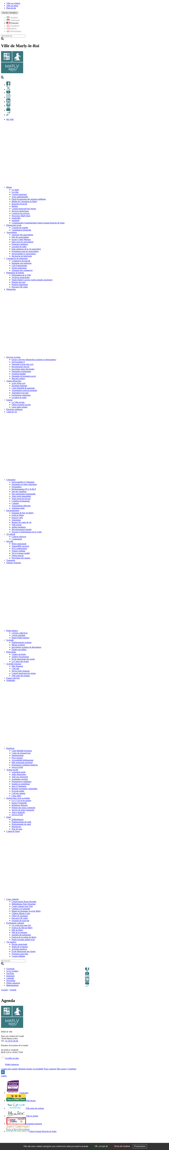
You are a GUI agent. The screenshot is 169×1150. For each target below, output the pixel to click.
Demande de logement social (24, 376)
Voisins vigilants (18, 551)
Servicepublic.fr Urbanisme (23, 482)
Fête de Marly (17, 930)
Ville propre (17, 525)
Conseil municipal (19, 194)
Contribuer (71, 1069)
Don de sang (17, 829)
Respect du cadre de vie (21, 522)
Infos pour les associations (22, 242)
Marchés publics (18, 378)
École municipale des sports (23, 659)
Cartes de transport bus (21, 753)
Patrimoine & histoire (15, 273)
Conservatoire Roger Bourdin (24, 901)
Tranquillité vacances (20, 546)
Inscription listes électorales (23, 369)
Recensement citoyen (20, 367)
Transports (10, 560)
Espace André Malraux (21, 239)
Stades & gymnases (20, 947)
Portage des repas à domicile (23, 807)
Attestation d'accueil (20, 393)
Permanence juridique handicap (25, 765)
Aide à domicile (18, 812)
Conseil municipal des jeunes (24, 673)
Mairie (9, 187)
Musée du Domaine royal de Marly (26, 911)
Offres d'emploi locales (21, 405)
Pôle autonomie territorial (22, 762)
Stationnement (18, 755)
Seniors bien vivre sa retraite (18, 798)
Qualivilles (16, 218)
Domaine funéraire (19, 386)
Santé (8, 817)
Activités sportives (19, 949)
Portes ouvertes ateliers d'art (23, 939)
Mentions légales (25, 1069)
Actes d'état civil (18, 383)
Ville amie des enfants (21, 676)
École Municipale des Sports (23, 951)
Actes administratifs (20, 197)
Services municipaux (20, 211)
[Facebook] (8, 85)
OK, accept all (101, 1146)
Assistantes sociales (20, 779)
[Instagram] (8, 97)
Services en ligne (13, 357)
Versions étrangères (9, 13)
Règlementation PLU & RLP (24, 489)
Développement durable (22, 529)
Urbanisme (10, 480)
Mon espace (62, 1069)
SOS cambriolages (19, 548)
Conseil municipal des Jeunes (24, 208)
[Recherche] (2, 78)
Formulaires (17, 487)
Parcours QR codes (20, 287)
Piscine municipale (19, 944)
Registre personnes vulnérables (24, 788)
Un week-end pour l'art (21, 925)
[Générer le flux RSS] (157, 993)
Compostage (17, 539)
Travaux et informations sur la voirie (27, 532)
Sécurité (9, 541)
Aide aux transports (20, 777)
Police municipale (19, 544)
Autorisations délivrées (21, 506)
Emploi (9, 400)
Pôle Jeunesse (17, 666)
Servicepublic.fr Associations (24, 254)
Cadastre (15, 503)
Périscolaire (11, 652)
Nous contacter (50, 1069)
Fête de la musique (19, 932)
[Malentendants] (8, 115)
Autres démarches (13, 381)
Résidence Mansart (19, 805)
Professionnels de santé (21, 824)
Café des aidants (18, 793)
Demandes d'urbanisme (21, 371)
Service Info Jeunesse (21, 671)
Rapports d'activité (19, 204)
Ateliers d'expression (20, 657)
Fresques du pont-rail (20, 920)
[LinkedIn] (8, 102)
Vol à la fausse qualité (21, 553)
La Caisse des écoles (20, 661)
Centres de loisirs (19, 654)
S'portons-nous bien (20, 954)
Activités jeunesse (13, 664)
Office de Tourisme (20, 916)
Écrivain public (18, 791)
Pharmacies (16, 826)
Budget (15, 206)
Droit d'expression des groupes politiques (29, 199)
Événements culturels (15, 923)
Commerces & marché (21, 261)
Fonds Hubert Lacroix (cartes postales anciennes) (32, 280)
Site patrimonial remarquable (24, 494)
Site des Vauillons (19, 491)
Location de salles (19, 246)
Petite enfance (12, 630)
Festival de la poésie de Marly (24, 937)
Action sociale (12, 770)
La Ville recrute (18, 402)
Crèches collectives (20, 633)
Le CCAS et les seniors (21, 800)
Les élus (15, 192)
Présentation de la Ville (21, 275)
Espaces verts (17, 517)
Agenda (13, 990)
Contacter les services (21, 213)
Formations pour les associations (25, 251)
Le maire (15, 190)
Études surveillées (19, 649)
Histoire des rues (18, 282)
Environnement (12, 510)
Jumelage (15, 220)
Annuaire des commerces (22, 270)
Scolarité (10, 640)
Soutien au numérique (21, 784)
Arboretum (16, 520)
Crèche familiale (18, 635)
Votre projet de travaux (21, 498)
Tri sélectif (10, 534)
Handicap (10, 748)
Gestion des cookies (9, 1069)
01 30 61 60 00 (11, 1041)
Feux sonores (17, 758)
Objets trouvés (18, 555)
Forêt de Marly (18, 515)
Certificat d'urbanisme (21, 501)
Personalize (139, 1146)
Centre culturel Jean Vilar (22, 906)
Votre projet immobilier (21, 496)
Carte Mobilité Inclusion (22, 751)
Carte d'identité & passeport (23, 388)
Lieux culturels (12, 899)
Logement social (18, 772)
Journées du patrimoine (21, 935)
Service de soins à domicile (23, 810)
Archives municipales (21, 277)
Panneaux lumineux (20, 244)
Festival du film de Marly (22, 928)
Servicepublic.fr (18, 362)
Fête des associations (20, 237)
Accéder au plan (12, 1058)
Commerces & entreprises (17, 258)
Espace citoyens (13, 678)
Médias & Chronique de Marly (24, 201)
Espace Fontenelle (19, 803)
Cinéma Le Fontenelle (21, 909)
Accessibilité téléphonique (22, 760)
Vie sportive (11, 942)
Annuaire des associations (22, 235)
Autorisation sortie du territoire (24, 390)
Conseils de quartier (20, 227)
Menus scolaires (18, 645)
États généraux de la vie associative (26, 249)
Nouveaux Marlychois (21, 216)
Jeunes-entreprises (19, 268)
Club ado (15, 668)
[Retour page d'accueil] (12, 72)
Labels (4, 1076)
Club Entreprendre (19, 265)
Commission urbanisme (21, 230)
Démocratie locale (13, 225)
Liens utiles (16, 796)
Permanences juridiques (21, 781)
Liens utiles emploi (19, 407)
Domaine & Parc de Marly (23, 513)
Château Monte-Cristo (21, 913)
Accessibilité (38, 1069)
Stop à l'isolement (19, 786)
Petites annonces (12, 1064)
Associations (11, 232)
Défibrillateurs (18, 819)
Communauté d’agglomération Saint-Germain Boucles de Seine (38, 223)
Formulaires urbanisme (21, 395)
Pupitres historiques (20, 284)
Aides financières (19, 774)
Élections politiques (14, 409)
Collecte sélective (19, 536)
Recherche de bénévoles (22, 256)
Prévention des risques (21, 558)
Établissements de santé (21, 822)
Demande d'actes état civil (22, 364)
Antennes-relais (18, 508)
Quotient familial (19, 374)
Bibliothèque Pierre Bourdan (24, 904)
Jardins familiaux (19, 527)
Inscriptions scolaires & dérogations (26, 647)
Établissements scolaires (22, 642)
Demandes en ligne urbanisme (24, 484)
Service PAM (17, 767)
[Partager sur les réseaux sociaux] (166, 993)
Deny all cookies (122, 1146)
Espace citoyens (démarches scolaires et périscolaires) (34, 359)
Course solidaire (18, 956)
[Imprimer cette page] (151, 993)
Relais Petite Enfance (20, 638)
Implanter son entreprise (22, 263)
